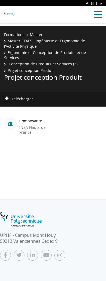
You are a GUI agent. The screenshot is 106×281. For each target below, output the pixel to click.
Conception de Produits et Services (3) (42, 63)
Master (36, 34)
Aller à (92, 3)
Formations (14, 34)
